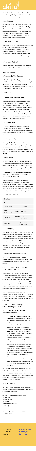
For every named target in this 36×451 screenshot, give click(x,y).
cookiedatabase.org (25, 411)
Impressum (22, 429)
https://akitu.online (16, 24)
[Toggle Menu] (31, 5)
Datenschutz (23, 434)
